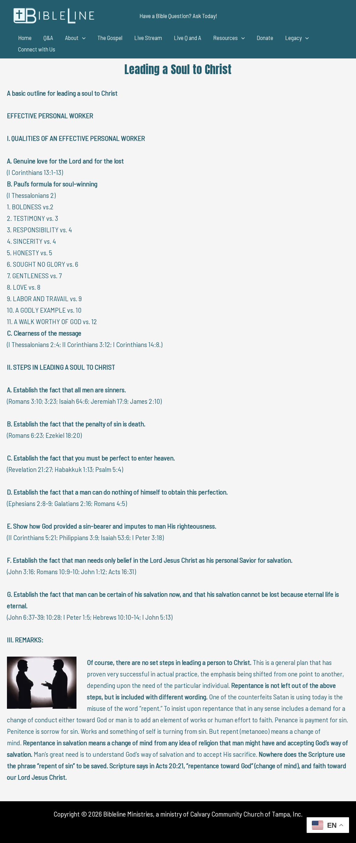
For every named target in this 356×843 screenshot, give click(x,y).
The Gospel (109, 37)
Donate (265, 37)
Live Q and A (187, 37)
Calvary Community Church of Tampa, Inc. (246, 814)
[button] (178, 16)
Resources (225, 37)
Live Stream (148, 37)
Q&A (48, 37)
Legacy (293, 37)
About (72, 37)
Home (25, 37)
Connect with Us (36, 49)
